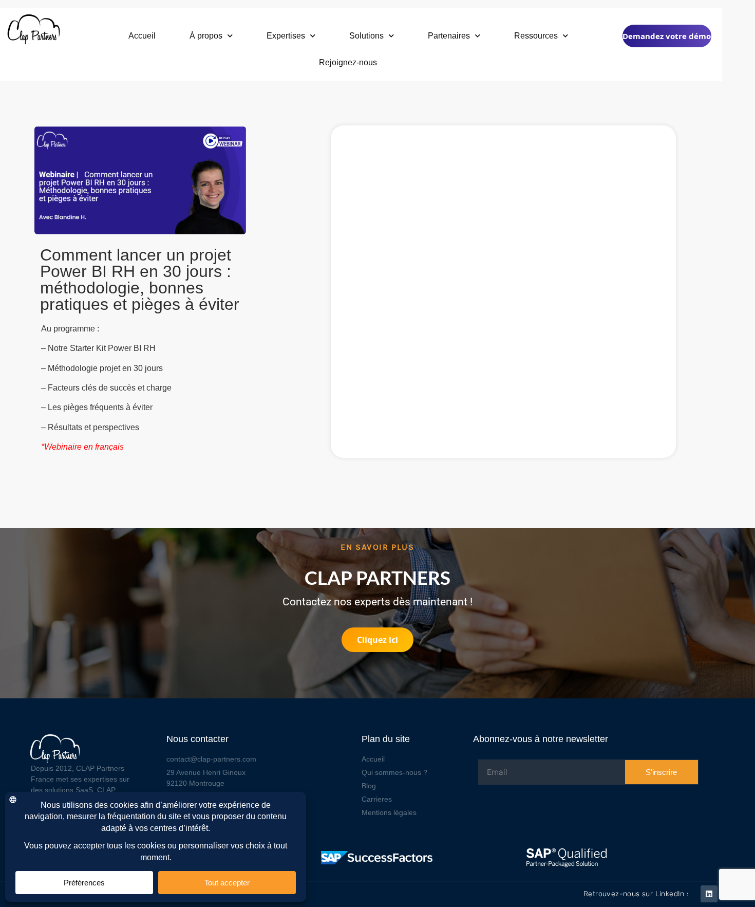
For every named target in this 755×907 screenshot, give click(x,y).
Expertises (286, 35)
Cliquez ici (377, 639)
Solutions (366, 35)
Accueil (142, 35)
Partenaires (449, 35)
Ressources (536, 35)
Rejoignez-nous (348, 62)
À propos (206, 35)
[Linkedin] (709, 893)
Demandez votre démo (666, 36)
